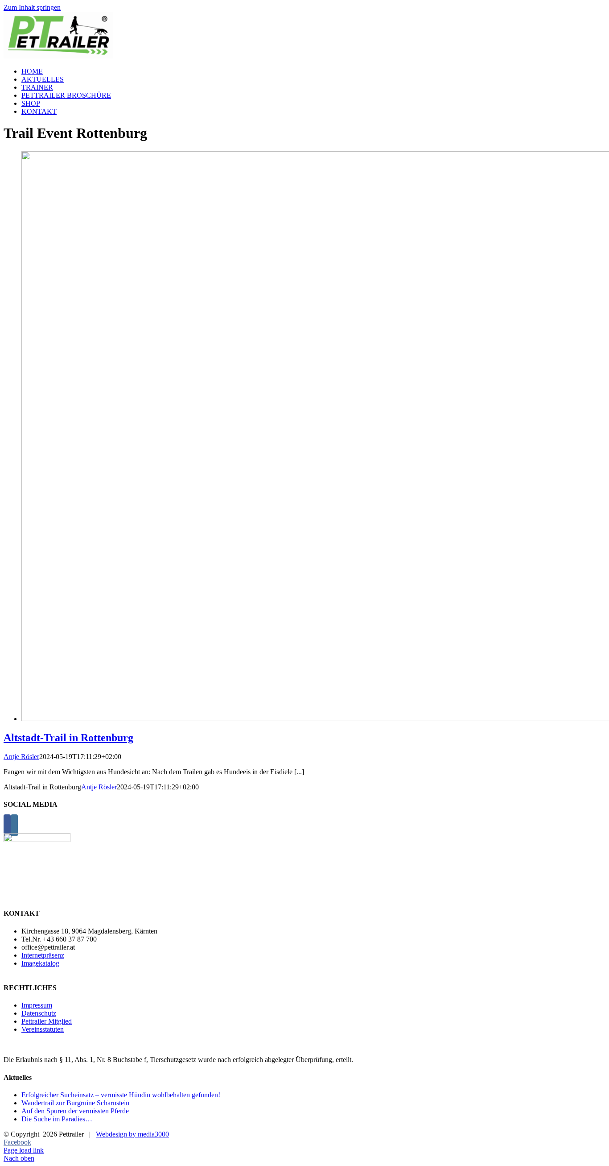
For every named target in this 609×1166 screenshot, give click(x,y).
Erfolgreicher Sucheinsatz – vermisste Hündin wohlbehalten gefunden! (120, 1095)
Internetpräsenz (42, 955)
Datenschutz (38, 1013)
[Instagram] (14, 825)
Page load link (24, 1150)
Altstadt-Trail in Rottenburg (68, 737)
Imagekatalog (40, 963)
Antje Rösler (21, 756)
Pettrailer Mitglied (46, 1021)
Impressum (36, 1005)
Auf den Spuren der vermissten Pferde (75, 1111)
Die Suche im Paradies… (56, 1119)
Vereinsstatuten (42, 1029)
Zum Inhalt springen (32, 7)
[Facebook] (7, 825)
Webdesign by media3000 (132, 1134)
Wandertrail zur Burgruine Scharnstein (75, 1103)
